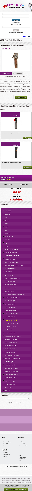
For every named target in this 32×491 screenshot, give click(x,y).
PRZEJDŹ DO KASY (8, 184)
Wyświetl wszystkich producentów (17, 403)
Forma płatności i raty (24, 445)
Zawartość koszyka (7, 441)
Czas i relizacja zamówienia (22, 458)
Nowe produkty (6, 454)
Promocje (5, 452)
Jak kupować (22, 441)
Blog (20, 460)
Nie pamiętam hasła (16, 22)
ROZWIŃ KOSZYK (24, 184)
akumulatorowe (11, 326)
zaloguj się (16, 20)
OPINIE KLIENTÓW (17, 73)
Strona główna (3, 39)
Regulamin (21, 439)
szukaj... (16, 30)
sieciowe (9, 329)
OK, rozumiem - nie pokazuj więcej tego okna (16, 489)
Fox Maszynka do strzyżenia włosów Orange (11, 162)
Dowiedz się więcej (22, 486)
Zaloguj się (5, 443)
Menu (24, 36)
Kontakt (5, 456)
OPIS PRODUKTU (6, 73)
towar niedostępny (22, 97)
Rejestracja (5, 445)
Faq (20, 455)
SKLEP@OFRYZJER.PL (16, 200)
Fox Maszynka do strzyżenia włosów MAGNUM (12, 133)
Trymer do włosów (12, 323)
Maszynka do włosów (14, 39)
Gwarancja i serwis (23, 443)
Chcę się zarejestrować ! (16, 24)
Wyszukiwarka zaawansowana (16, 32)
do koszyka (28, 138)
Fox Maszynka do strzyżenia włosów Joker (11, 40)
